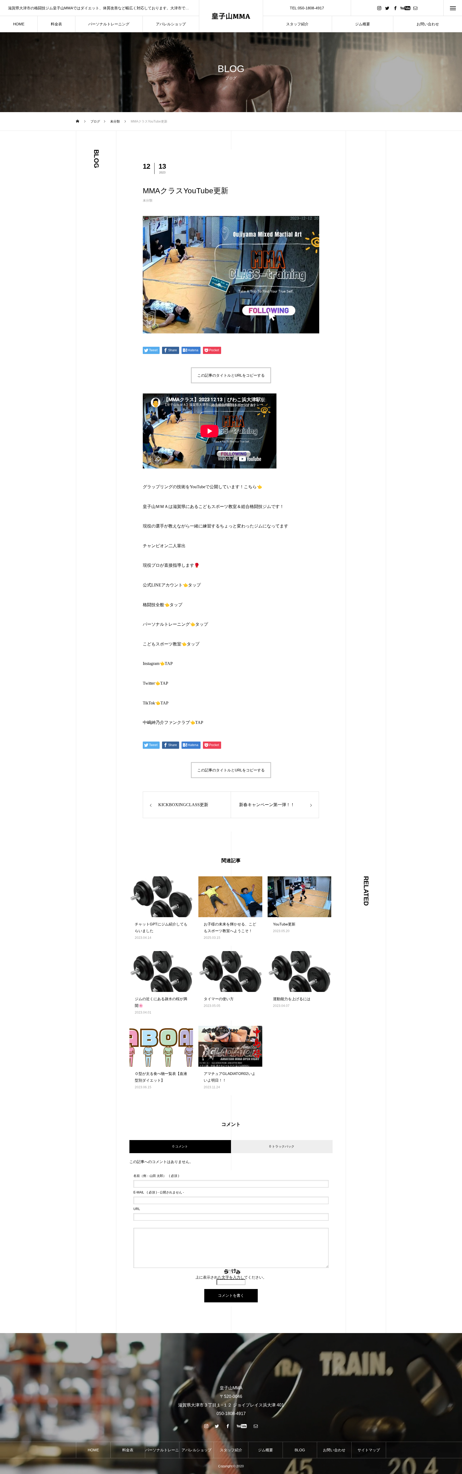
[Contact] (415, 8)
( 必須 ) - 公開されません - (158, 1192)
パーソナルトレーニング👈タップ (175, 624)
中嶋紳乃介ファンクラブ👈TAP (173, 722)
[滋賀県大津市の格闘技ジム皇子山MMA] (231, 16)
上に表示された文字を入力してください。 (231, 1277)
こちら (250, 486)
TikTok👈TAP (155, 703)
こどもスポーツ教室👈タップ (171, 644)
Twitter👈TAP (155, 683)
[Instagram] (379, 8)
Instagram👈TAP (158, 663)
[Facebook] (395, 8)
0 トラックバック (281, 1146)
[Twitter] (387, 8)
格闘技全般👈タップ (162, 604)
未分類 (147, 200)
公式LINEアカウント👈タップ (172, 585)
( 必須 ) (156, 1175)
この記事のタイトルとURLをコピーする (231, 375)
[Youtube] (405, 8)
